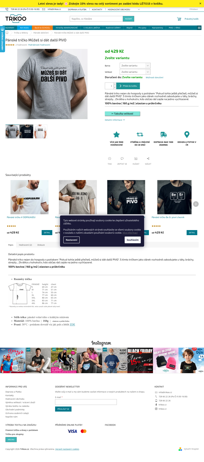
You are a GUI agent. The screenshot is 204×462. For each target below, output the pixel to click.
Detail (47, 232)
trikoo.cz (163, 404)
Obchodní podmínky (15, 409)
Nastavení (71, 239)
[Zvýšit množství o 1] (114, 84)
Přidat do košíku (130, 86)
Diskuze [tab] (41, 245)
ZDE (72, 324)
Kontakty (97, 9)
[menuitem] (10, 28)
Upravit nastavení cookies (67, 449)
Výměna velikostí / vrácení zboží (20, 402)
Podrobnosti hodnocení (39, 44)
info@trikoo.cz (165, 392)
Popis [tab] (10, 245)
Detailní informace (113, 120)
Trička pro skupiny (14, 434)
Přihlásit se (63, 409)
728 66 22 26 (164, 400)
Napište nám (11, 416)
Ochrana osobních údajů (17, 413)
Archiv (11, 439)
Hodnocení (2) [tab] (25, 245)
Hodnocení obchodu (119, 9)
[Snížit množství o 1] (114, 87)
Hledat (128, 19)
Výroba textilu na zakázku (17, 406)
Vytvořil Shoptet (191, 449)
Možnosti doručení (154, 77)
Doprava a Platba (77, 9)
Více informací (130, 232)
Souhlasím (133, 239)
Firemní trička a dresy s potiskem (21, 430)
